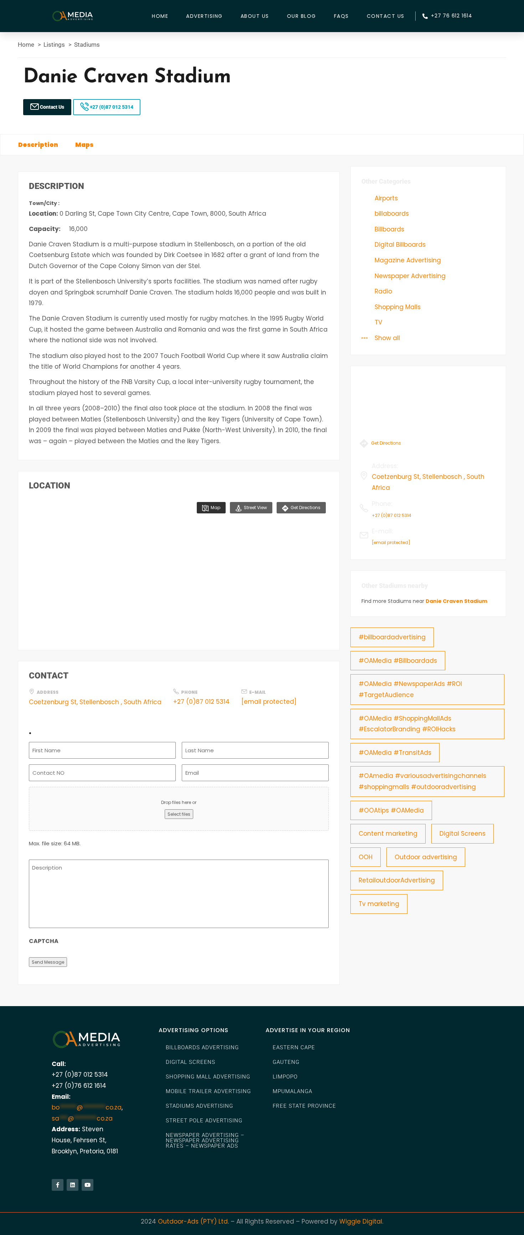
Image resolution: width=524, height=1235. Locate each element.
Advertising (204, 16)
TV (377, 322)
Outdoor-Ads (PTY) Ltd (193, 1221)
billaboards (391, 213)
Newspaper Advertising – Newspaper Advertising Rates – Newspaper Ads (205, 1140)
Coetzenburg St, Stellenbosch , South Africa (95, 702)
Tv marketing (379, 904)
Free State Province (304, 1106)
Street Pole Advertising (204, 1120)
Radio (382, 291)
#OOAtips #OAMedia (391, 810)
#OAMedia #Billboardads (398, 660)
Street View (255, 507)
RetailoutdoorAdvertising (397, 880)
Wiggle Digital (360, 1221)
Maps (84, 144)
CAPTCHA (43, 941)
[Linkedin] (72, 1185)
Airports (385, 198)
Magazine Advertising (407, 260)
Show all (386, 338)
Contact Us (386, 16)
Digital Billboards (399, 244)
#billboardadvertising (392, 637)
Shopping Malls (397, 307)
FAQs (341, 16)
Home (160, 16)
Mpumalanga (292, 1091)
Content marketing (388, 833)
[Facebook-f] (57, 1185)
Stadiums (87, 44)
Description (38, 144)
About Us (255, 16)
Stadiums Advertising (199, 1106)
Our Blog (301, 16)
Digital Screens (463, 833)
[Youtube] (87, 1185)
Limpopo (285, 1076)
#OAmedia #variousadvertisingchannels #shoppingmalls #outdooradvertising (422, 781)
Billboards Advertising (202, 1047)
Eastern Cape (294, 1047)
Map (215, 507)
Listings (54, 44)
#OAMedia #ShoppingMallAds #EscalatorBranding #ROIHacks (407, 724)
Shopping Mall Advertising (208, 1076)
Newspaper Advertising (409, 276)
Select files (179, 814)
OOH (366, 857)
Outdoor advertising (426, 857)
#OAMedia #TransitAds (395, 752)
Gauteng (286, 1062)
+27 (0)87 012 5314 (111, 107)
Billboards (388, 229)
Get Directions (304, 507)
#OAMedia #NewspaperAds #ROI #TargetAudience (410, 689)
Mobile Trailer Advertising (208, 1091)
